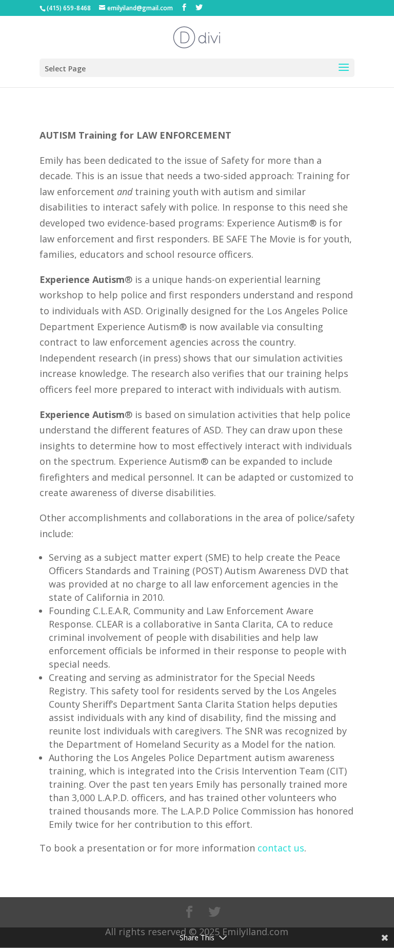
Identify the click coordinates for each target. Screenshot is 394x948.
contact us (281, 848)
